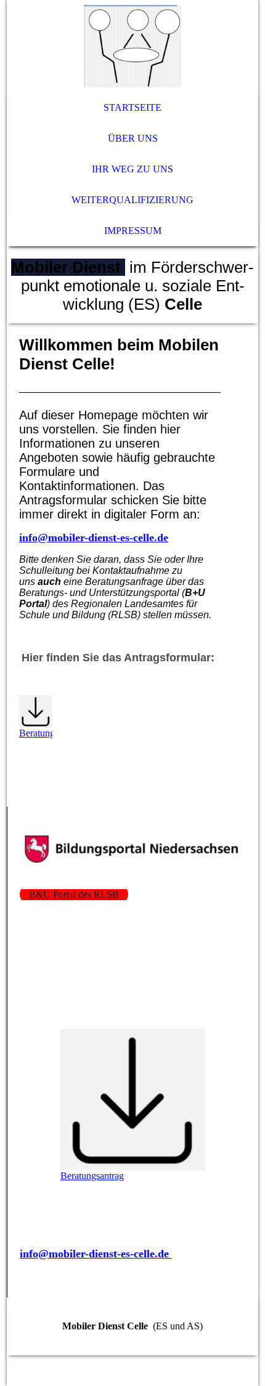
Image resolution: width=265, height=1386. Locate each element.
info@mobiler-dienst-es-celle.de (93, 537)
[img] (133, 46)
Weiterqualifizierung (132, 200)
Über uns (133, 138)
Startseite (132, 107)
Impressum (132, 230)
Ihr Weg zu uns (132, 169)
